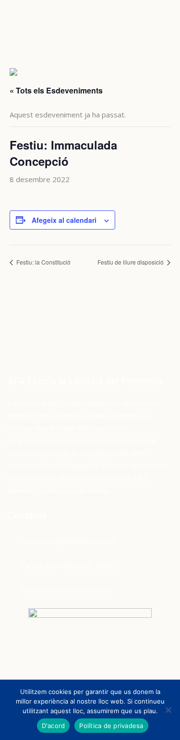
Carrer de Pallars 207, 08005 (69, 565)
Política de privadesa (111, 725)
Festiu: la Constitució (43, 262)
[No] (168, 710)
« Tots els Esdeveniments (56, 90)
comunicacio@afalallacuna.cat (68, 541)
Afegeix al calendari (64, 220)
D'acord (53, 725)
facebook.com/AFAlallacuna (65, 590)
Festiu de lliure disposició (131, 262)
